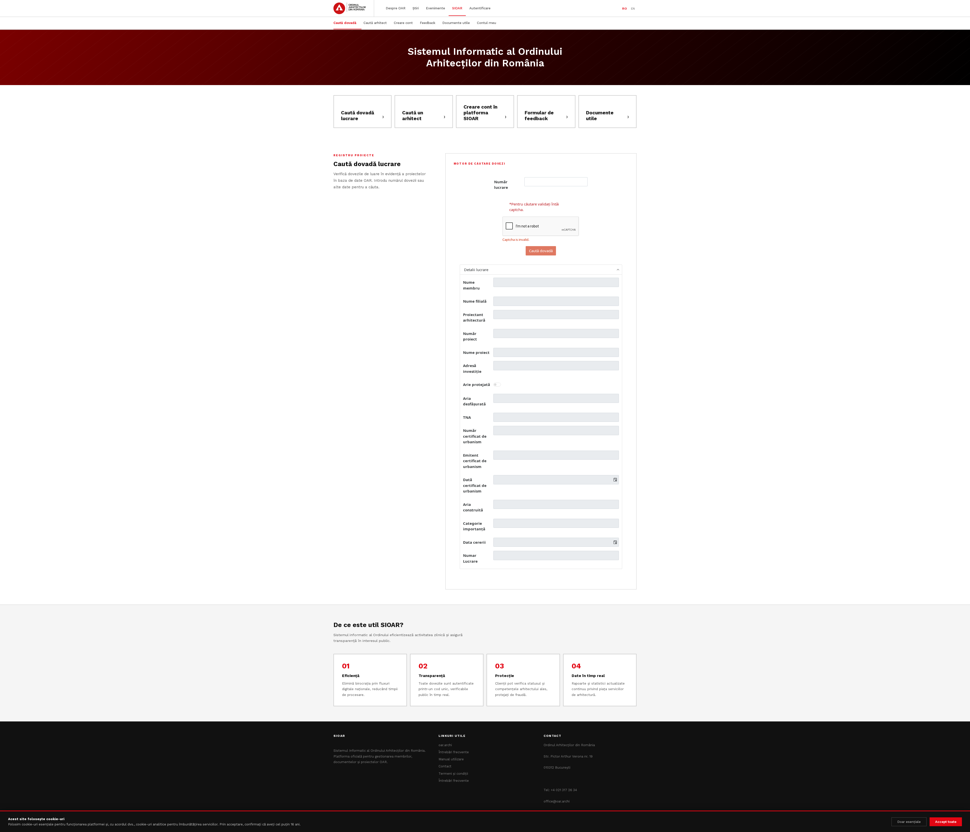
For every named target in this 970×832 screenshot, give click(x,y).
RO (624, 8)
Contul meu (486, 23)
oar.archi (445, 745)
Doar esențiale (909, 822)
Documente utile (456, 23)
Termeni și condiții (453, 773)
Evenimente (435, 8)
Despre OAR (395, 8)
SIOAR (457, 8)
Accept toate (945, 822)
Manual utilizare (451, 759)
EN (633, 8)
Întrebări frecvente (454, 752)
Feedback (427, 23)
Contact (445, 766)
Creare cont (403, 23)
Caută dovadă (344, 23)
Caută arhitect (375, 23)
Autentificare (480, 8)
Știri (416, 8)
